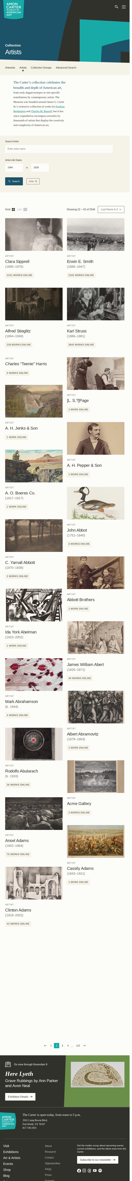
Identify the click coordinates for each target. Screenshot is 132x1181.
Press (48, 1175)
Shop (7, 1170)
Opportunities (52, 1163)
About (48, 1146)
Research (50, 1151)
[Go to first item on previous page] (45, 1045)
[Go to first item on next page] (84, 1045)
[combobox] (59, 149)
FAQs (48, 1169)
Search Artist (12, 141)
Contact (49, 1157)
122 (78, 1046)
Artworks (10, 67)
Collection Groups (41, 67)
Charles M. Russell (41, 111)
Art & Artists (11, 1158)
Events (8, 1164)
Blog (6, 1175)
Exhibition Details (21, 1097)
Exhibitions (11, 1152)
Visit (6, 1146)
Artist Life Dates (13, 160)
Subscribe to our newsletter (95, 1159)
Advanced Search (66, 67)
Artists (23, 67)
